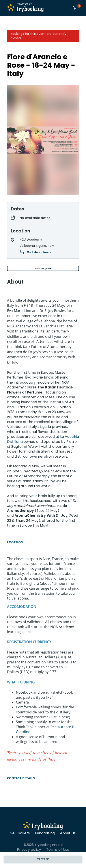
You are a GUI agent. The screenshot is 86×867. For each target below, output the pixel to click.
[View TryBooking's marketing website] (43, 826)
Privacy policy (29, 849)
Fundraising (45, 833)
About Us (68, 833)
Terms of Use (57, 849)
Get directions (39, 252)
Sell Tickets (20, 833)
